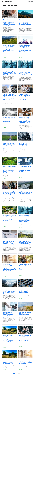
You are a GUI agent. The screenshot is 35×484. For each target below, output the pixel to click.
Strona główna (30, 1)
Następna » (20, 373)
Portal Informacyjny (7, 1)
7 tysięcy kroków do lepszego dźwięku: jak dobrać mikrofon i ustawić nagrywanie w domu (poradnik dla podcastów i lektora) (25, 267)
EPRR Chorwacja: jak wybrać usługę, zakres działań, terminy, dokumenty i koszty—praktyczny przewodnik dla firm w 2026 (25, 169)
